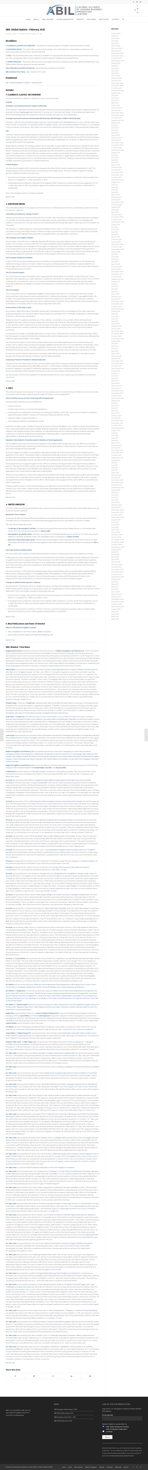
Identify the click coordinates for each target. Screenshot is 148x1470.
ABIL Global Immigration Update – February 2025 (24, 83)
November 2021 (117, 175)
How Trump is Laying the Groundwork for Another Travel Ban (55, 1187)
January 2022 (116, 170)
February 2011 (116, 475)
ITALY (9, 55)
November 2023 (117, 115)
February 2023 (116, 138)
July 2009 (114, 522)
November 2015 (117, 334)
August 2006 (116, 609)
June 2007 (115, 584)
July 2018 (114, 254)
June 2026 (115, 38)
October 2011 (116, 455)
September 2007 (117, 577)
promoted (22, 1013)
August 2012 (115, 430)
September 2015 (117, 338)
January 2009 (116, 537)
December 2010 (117, 480)
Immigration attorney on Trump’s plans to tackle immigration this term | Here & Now (37, 713)
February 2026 (116, 48)
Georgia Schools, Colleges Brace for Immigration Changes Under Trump (67, 873)
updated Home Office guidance (49, 573)
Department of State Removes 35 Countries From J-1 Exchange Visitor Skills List (64, 754)
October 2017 (116, 276)
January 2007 (116, 597)
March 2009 (115, 532)
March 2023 (115, 135)
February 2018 (116, 267)
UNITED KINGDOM (14, 62)
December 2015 (117, 331)
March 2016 (115, 324)
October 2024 (116, 88)
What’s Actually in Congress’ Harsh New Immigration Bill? (54, 1053)
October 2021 (116, 177)
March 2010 (115, 502)
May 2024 (114, 100)
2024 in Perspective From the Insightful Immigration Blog (75, 1004)
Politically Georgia (38, 771)
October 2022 (116, 148)
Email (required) (108, 1415)
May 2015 (114, 348)
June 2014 (114, 376)
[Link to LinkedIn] (140, 1)
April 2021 (114, 192)
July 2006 (114, 611)
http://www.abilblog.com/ (43, 635)
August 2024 (115, 93)
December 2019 (117, 217)
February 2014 (116, 386)
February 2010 (116, 505)
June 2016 (114, 316)
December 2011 (117, 450)
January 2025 (116, 80)
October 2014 (116, 366)
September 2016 (117, 309)
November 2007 (117, 572)
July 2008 (114, 552)
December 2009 (117, 510)
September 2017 (117, 279)
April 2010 (114, 500)
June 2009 (115, 525)
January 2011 (115, 477)
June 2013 (114, 406)
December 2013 (117, 391)
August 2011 (115, 460)
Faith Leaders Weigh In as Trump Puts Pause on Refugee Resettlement (62, 895)
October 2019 (116, 219)
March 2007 (115, 592)
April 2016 (114, 321)
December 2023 (117, 113)
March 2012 (115, 443)
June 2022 (115, 157)
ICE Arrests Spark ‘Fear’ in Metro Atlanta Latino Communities (52, 836)
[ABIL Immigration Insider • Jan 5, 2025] (2, 735)
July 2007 (114, 582)
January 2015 (115, 358)
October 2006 (116, 604)
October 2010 (116, 485)
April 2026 (115, 43)
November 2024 (117, 85)
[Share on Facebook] (15, 1376)
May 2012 (114, 438)
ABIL (40, 34)
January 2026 (116, 51)
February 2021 (116, 197)
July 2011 (114, 463)
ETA (40, 540)
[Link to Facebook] (133, 1)
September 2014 (117, 368)
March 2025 (115, 75)
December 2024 (117, 83)
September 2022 (117, 150)
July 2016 (114, 314)
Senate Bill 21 (43, 783)
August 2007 (115, 579)
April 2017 (114, 291)
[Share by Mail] (90, 1376)
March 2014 (115, 383)
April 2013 (114, 411)
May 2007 (114, 587)
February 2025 (116, 78)
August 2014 (115, 371)
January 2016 (116, 329)
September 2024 (117, 90)
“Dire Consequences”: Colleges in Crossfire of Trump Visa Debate (72, 1310)
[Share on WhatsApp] (52, 1376)
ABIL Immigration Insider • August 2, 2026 (65, 1409)
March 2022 (115, 165)
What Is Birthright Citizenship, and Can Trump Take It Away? (67, 908)
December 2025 (117, 53)
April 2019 (114, 234)
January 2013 (116, 418)
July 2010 (114, 492)
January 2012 (115, 448)
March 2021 (115, 195)
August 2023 (115, 123)
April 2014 (114, 381)
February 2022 (116, 167)
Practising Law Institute (31, 1027)
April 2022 (114, 162)
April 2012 (114, 440)
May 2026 (114, 41)
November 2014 (117, 363)
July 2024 (114, 95)
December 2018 (117, 244)
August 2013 (115, 401)
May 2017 (114, 289)
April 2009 (115, 530)
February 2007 (116, 594)
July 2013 (114, 403)
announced (38, 518)
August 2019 (115, 224)
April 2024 (115, 103)
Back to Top (10, 197)
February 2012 (116, 445)
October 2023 (116, 118)
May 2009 (115, 527)
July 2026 (114, 36)
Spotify (83, 861)
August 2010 (115, 490)
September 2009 (117, 517)
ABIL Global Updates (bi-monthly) (117, 1427)
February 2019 (116, 239)
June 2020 (115, 209)
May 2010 (114, 497)
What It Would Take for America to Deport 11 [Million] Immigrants (68, 1243)
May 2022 (114, 160)
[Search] (134, 10)
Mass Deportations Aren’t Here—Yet (46, 1254)
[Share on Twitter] (34, 1376)
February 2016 (116, 326)
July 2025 (114, 66)
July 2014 (114, 373)
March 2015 (115, 353)
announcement (43, 554)
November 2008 (117, 542)
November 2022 (117, 145)
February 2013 (116, 415)
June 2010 (115, 495)
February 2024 (116, 108)
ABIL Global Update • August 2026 (63, 1413)
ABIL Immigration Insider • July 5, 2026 (65, 1417)
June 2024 (115, 98)
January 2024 (116, 110)
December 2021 (117, 172)
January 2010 (116, 507)
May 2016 (114, 319)
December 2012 (117, 420)
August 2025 (115, 63)
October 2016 (116, 306)
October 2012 (116, 425)
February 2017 (116, 296)
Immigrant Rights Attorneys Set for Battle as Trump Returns (58, 1273)
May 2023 (114, 130)
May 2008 (115, 557)
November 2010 (117, 482)
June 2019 (114, 229)
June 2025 (115, 68)
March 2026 (115, 46)
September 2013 (117, 398)
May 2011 (114, 468)
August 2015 (115, 341)
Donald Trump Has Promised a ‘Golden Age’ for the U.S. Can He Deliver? (65, 1203)
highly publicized (92, 1235)
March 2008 (115, 562)
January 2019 (116, 242)
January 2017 (115, 299)
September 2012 (117, 428)
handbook (89, 1029)
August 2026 (115, 33)
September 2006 (117, 606)
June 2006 (115, 614)
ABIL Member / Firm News (15, 72)
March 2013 (115, 413)
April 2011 (114, 470)
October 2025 (116, 58)
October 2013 (116, 396)
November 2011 (117, 453)
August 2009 (116, 520)
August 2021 (115, 182)
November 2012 (117, 423)
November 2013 (117, 393)
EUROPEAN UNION (14, 49)
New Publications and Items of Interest (20, 68)
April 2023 (115, 133)
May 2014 (114, 378)
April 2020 (115, 212)
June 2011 (114, 465)
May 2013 (114, 408)
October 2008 (116, 544)
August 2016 (115, 311)
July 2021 (114, 185)
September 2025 (117, 61)
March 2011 (115, 472)
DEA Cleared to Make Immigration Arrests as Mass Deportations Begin (56, 801)
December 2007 (117, 569)
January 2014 (116, 388)
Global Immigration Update (27, 34)
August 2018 (115, 252)
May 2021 (114, 190)
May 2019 (114, 232)
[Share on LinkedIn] (71, 1376)
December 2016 (117, 301)
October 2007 (116, 574)
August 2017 (115, 281)
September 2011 (117, 458)
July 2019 (114, 227)
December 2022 (117, 143)
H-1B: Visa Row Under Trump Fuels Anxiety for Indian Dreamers (66, 1095)
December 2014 (117, 361)
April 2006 (115, 619)
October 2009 (116, 515)
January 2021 (115, 200)
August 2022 (115, 152)
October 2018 (116, 247)
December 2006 (117, 599)
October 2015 (116, 336)
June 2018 (115, 257)
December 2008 (117, 539)
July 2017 (114, 284)
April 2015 (114, 351)
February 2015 (116, 356)
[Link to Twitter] (137, 1)
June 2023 (115, 128)
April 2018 (114, 262)
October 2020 (116, 205)
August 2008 (116, 549)
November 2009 (117, 512)
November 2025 (117, 56)
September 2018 (117, 249)
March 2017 (115, 294)
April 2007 (115, 589)
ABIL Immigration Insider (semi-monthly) (117, 1430)
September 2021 (117, 180)
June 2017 (114, 286)
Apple (92, 861)
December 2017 (117, 271)
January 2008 (116, 567)
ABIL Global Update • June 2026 (63, 1421)
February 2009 (116, 534)
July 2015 (114, 343)
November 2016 (117, 304)
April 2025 (114, 73)
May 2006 (115, 616)
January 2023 (116, 140)
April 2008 (115, 559)
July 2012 (114, 433)
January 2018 (116, 269)
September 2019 (117, 222)
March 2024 (115, 105)
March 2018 (115, 264)
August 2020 (115, 207)
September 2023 (117, 120)
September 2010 (117, 487)
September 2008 (117, 547)
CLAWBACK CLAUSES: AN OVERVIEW (21, 45)
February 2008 (116, 564)
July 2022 (114, 155)
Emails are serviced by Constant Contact (122, 1456)
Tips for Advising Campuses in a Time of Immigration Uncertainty (50, 1167)
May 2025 (114, 71)
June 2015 (114, 346)
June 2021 (114, 187)
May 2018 (114, 259)
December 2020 (117, 202)
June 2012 (114, 435)
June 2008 (115, 554)
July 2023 (114, 125)
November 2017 (117, 274)
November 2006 (117, 602)
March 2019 (115, 237)
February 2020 (116, 214)
